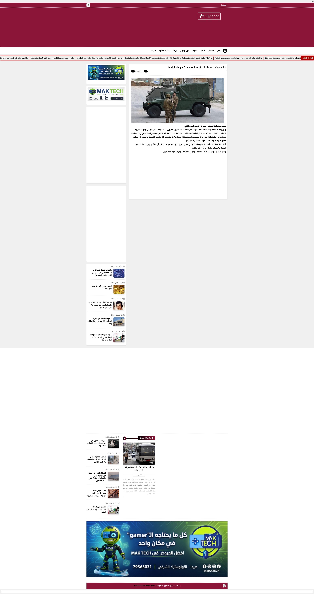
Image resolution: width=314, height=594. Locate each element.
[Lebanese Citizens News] (209, 16)
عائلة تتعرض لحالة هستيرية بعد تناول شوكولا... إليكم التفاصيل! (96, 493)
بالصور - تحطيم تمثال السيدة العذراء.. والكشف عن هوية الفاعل (96, 459)
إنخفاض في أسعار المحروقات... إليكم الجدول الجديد (96, 509)
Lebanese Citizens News (144, 585)
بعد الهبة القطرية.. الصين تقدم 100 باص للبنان (139, 468)
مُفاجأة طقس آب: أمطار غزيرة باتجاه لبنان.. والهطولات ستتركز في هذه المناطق (97, 476)
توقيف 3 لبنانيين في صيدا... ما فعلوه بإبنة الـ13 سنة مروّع (96, 443)
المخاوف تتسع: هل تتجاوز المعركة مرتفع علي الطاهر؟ (165, 58)
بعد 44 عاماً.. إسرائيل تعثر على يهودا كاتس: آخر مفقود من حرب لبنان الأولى (100, 305)
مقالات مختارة (164, 50)
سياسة (211, 50)
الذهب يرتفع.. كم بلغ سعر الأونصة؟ (102, 287)
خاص (218, 50)
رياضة (175, 50)
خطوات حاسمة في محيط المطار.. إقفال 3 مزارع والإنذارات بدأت (100, 321)
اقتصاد (203, 50)
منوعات (153, 50)
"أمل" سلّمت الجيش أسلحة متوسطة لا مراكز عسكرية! (210, 58)
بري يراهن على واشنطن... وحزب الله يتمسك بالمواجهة (71, 58)
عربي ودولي (184, 50)
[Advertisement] (131, 27)
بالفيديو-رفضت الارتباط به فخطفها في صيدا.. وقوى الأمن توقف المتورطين (102, 272)
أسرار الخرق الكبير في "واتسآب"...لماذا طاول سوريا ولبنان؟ (118, 58)
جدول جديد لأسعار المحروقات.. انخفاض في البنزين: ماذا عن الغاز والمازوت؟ (100, 337)
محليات (194, 50)
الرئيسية (223, 5)
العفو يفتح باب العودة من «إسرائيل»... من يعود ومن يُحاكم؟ (257, 58)
